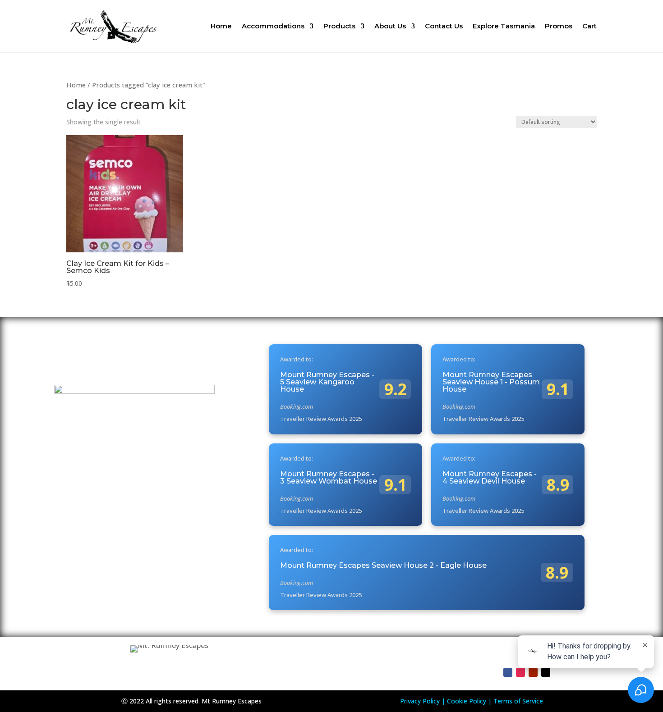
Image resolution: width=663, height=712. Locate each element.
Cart (589, 26)
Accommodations (273, 26)
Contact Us (444, 26)
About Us (390, 26)
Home (221, 26)
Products (339, 26)
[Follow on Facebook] (507, 672)
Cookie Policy (466, 701)
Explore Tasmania (504, 26)
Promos (558, 26)
